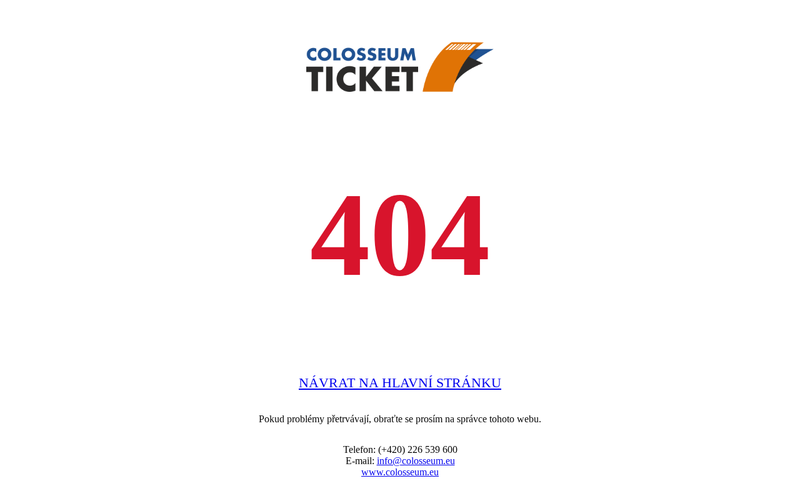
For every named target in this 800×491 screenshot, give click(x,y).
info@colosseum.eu (416, 460)
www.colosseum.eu (400, 472)
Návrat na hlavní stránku (400, 382)
